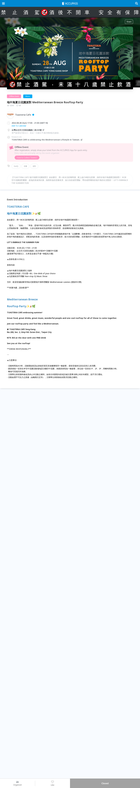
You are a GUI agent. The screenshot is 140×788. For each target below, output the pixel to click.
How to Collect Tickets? (27, 157)
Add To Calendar (19, 125)
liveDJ (16, 166)
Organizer (17, 784)
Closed (105, 783)
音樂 (25, 166)
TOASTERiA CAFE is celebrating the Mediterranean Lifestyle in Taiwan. (46, 139)
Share (129, 21)
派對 (34, 166)
